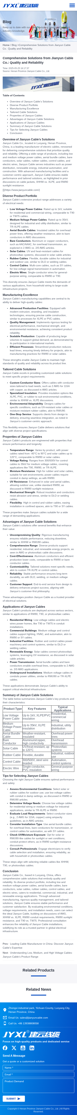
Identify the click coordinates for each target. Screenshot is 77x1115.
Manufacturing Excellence (24, 108)
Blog (14, 45)
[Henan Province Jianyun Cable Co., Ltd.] (21, 3)
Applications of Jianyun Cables (27, 122)
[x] (14, 1048)
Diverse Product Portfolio (24, 105)
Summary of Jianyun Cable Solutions (31, 126)
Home (6, 45)
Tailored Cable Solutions (23, 112)
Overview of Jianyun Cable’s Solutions (31, 101)
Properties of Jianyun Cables (26, 115)
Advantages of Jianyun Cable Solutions (32, 119)
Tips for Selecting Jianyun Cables (28, 129)
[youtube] (23, 1048)
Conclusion (16, 133)
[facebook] (5, 1048)
